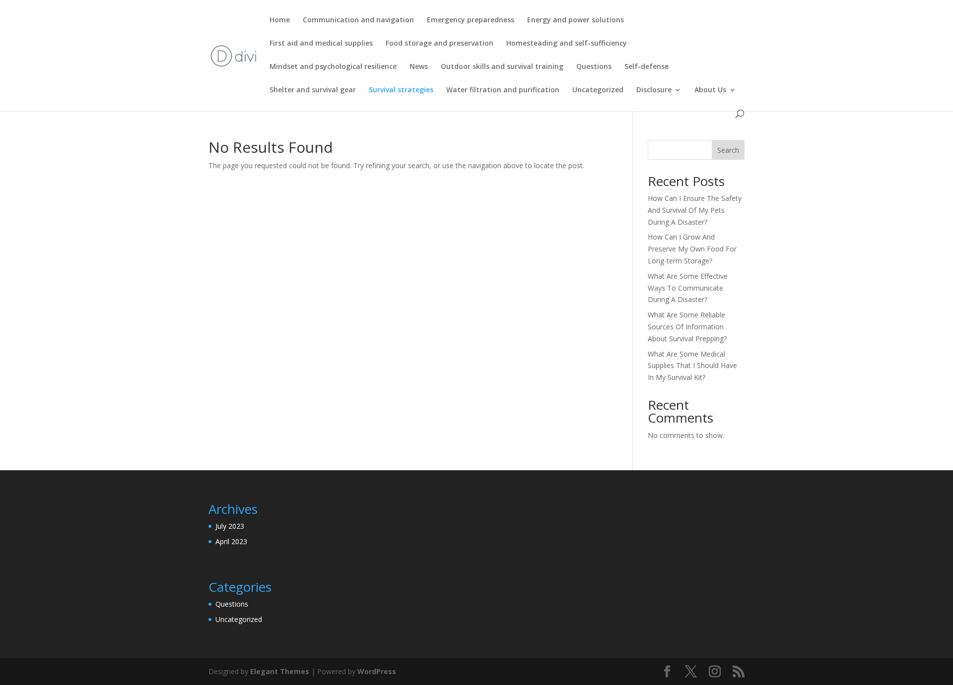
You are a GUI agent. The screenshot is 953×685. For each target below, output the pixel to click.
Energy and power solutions (575, 20)
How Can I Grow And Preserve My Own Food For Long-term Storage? (692, 248)
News (418, 67)
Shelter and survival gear (313, 90)
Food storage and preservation (439, 44)
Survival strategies (401, 90)
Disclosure (654, 90)
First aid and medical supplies (321, 44)
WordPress (376, 671)
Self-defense (646, 67)
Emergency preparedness (470, 20)
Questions (594, 67)
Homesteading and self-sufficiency (566, 44)
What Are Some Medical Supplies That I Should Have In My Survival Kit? (692, 365)
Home (280, 20)
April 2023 (231, 541)
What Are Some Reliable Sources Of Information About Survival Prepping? (687, 326)
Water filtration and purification (502, 90)
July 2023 (229, 526)
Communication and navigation (358, 20)
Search (728, 150)
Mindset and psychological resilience (333, 67)
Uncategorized (597, 90)
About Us (710, 90)
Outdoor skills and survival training (502, 67)
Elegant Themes (279, 671)
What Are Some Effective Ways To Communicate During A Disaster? (688, 288)
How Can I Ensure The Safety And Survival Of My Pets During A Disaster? (695, 210)
